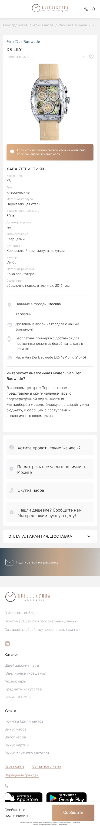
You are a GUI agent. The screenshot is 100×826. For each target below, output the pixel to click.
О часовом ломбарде (21, 613)
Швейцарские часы (22, 665)
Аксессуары (15, 681)
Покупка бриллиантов (24, 721)
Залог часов (15, 737)
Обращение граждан (22, 775)
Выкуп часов (16, 729)
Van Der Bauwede (23, 41)
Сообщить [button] (73, 812)
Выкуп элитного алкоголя (27, 753)
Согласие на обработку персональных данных (42, 630)
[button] (8, 9)
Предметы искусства (23, 689)
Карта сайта (14, 766)
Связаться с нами (46, 766)
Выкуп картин (17, 745)
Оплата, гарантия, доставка (40, 536)
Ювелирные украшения (25, 673)
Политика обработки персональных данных (41, 621)
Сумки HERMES (18, 697)
